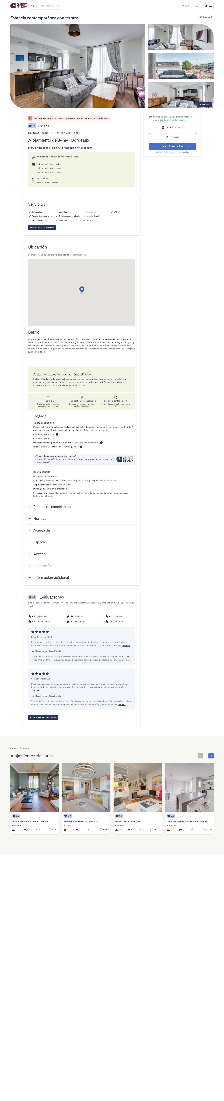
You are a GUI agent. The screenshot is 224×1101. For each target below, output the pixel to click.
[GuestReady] (18, 5)
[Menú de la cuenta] (208, 6)
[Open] (58, 6)
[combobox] (45, 5)
